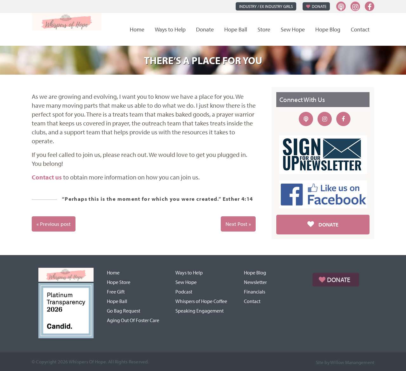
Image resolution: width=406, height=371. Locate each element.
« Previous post (53, 223)
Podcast (183, 291)
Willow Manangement (352, 362)
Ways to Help (170, 29)
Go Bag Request (123, 310)
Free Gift (116, 291)
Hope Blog (327, 29)
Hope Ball (235, 29)
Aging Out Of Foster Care (133, 320)
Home (137, 29)
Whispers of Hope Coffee (201, 301)
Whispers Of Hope (87, 362)
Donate (319, 6)
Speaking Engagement (199, 310)
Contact (360, 29)
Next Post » (238, 223)
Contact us (47, 177)
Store (264, 29)
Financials (254, 291)
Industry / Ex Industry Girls (266, 6)
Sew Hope (293, 29)
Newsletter (255, 282)
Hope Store (118, 282)
